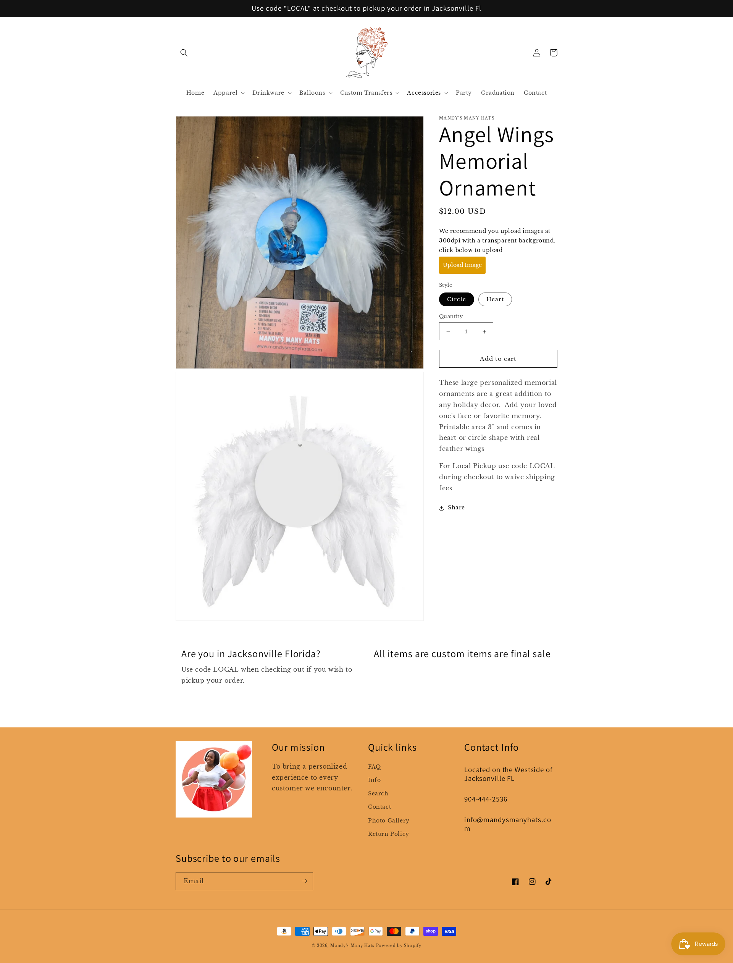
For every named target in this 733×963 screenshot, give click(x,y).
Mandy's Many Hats (352, 945)
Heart (495, 299)
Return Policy (388, 834)
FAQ (374, 766)
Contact (379, 806)
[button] (184, 52)
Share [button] (456, 507)
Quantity (451, 316)
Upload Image (462, 265)
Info (374, 780)
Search (378, 793)
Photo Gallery (389, 820)
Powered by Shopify (398, 945)
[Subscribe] (304, 881)
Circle (456, 299)
